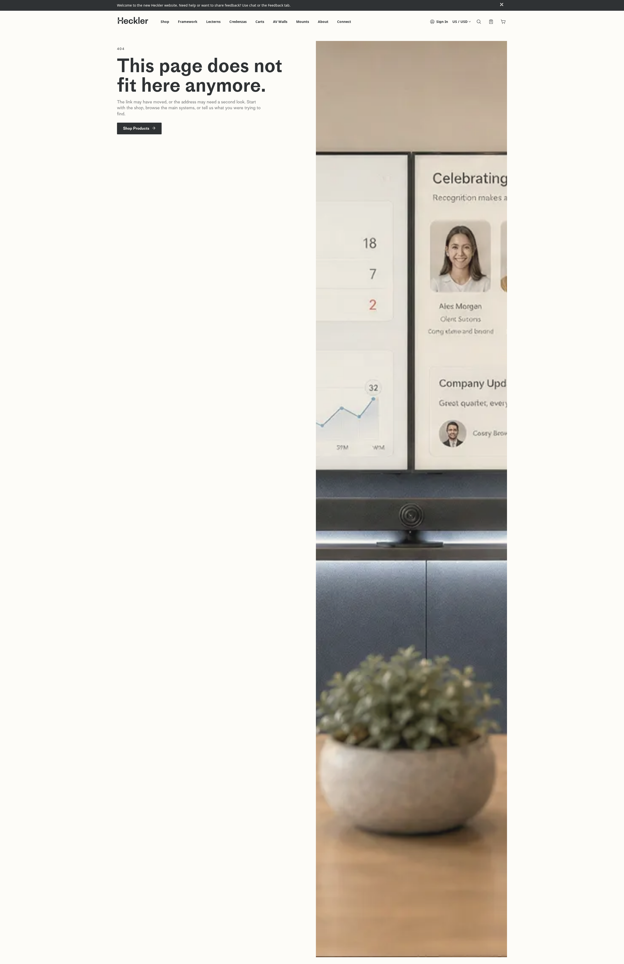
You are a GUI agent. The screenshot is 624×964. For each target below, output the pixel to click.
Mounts (302, 22)
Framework (187, 22)
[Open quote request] (491, 22)
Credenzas (238, 22)
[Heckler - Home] (133, 20)
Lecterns (213, 22)
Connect (344, 22)
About (323, 22)
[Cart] (503, 22)
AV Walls (280, 22)
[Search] (479, 22)
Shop (165, 22)
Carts (259, 22)
